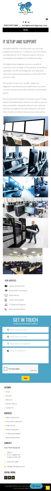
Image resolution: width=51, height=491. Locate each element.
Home (8, 392)
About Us (9, 400)
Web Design (18, 488)
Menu (25, 29)
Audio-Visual (14, 295)
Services (9, 396)
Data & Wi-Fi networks (18, 290)
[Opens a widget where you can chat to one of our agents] (36, 486)
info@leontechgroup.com (34, 25)
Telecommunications (17, 309)
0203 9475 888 (11, 25)
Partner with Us (11, 404)
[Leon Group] (25, 14)
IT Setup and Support (17, 304)
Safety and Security (17, 286)
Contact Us (10, 408)
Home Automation (16, 300)
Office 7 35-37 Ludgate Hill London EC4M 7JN (13, 454)
